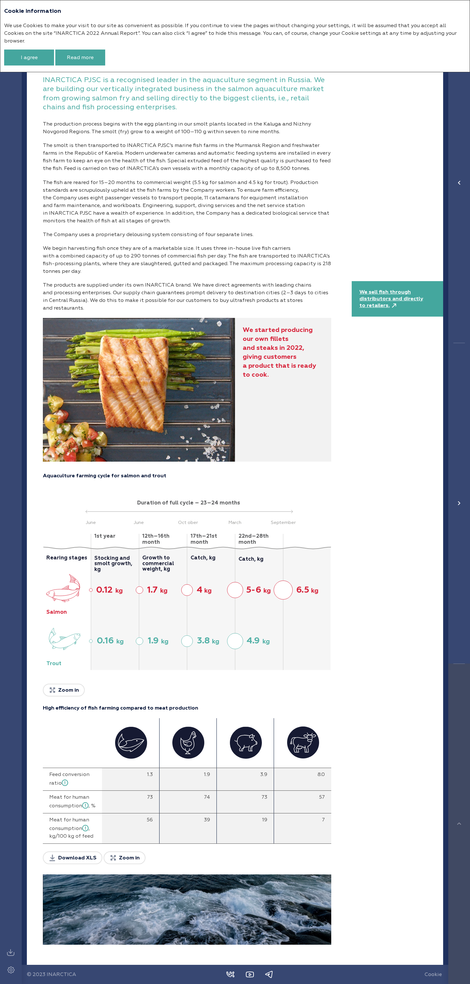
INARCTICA (61, 974)
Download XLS (77, 858)
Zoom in (68, 690)
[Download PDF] (11, 952)
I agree (29, 57)
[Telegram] (269, 974)
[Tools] (11, 970)
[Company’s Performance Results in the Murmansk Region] (459, 503)
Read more (80, 57)
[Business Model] (459, 182)
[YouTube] (250, 974)
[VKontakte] (230, 974)
